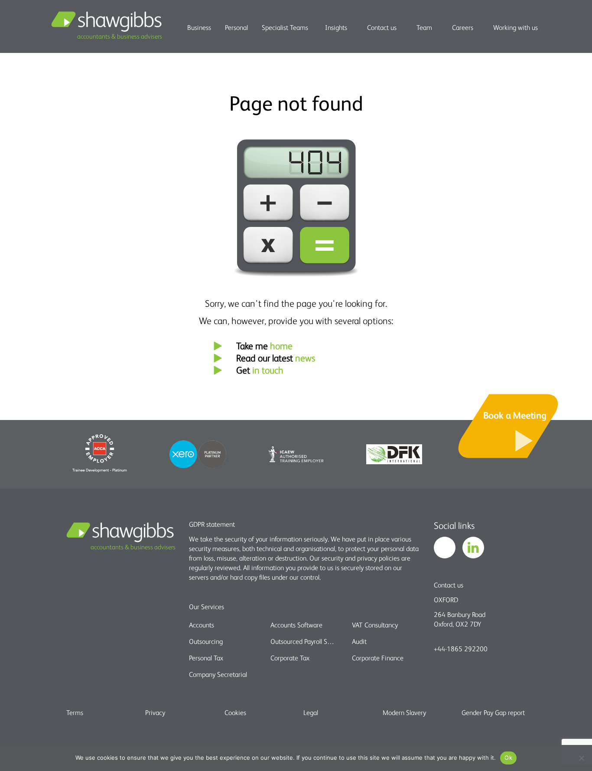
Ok (508, 757)
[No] (581, 758)
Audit (359, 641)
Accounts (201, 624)
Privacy (155, 712)
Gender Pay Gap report (493, 712)
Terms (74, 712)
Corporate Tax (289, 657)
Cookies (235, 712)
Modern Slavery (404, 712)
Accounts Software (296, 624)
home (281, 345)
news (305, 358)
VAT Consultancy (375, 624)
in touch (267, 370)
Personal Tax (206, 657)
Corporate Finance (377, 657)
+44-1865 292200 (461, 648)
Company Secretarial (218, 674)
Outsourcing (206, 641)
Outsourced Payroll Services (303, 641)
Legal (310, 712)
